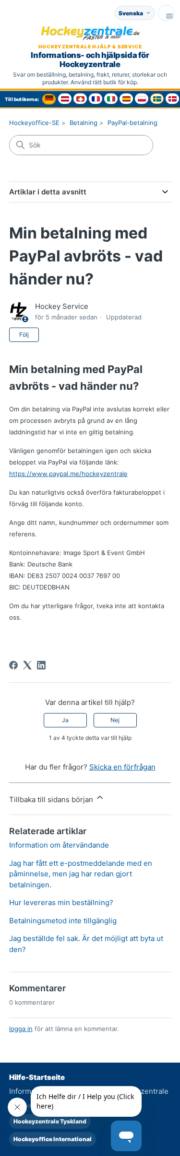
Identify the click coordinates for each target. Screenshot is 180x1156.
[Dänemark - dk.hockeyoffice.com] (172, 98)
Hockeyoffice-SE (34, 122)
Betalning (83, 122)
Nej (115, 720)
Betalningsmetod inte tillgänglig (63, 920)
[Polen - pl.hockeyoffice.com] (141, 98)
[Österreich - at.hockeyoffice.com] (65, 98)
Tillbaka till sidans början (52, 799)
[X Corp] (27, 665)
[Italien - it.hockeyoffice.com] (111, 98)
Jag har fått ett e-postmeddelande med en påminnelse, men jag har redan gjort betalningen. (80, 874)
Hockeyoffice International (52, 1139)
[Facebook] (13, 665)
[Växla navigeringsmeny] (166, 13)
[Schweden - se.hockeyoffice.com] (157, 98)
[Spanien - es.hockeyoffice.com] (126, 98)
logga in (21, 1028)
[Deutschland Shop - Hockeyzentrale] (49, 99)
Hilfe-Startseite (37, 1077)
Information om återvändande (59, 845)
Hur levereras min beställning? (61, 902)
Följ (24, 334)
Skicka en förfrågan (122, 766)
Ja (65, 720)
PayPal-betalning (132, 122)
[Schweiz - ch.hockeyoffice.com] (80, 98)
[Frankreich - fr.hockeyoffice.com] (95, 98)
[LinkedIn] (41, 665)
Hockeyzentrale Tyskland (49, 1121)
